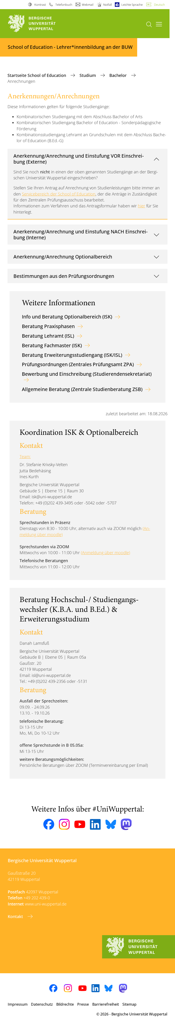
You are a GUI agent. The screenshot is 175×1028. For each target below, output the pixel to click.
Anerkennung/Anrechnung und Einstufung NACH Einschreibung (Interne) (80, 234)
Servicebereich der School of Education (58, 194)
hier (141, 206)
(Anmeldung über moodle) (105, 552)
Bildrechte (65, 1004)
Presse (83, 1004)
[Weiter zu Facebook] (48, 824)
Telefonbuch (63, 5)
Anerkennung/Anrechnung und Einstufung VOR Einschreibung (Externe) (78, 159)
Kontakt (16, 916)
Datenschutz (42, 1004)
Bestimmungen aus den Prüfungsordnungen (63, 276)
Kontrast (40, 5)
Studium (88, 75)
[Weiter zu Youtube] (79, 824)
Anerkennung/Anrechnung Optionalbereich (62, 256)
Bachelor (118, 75)
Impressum (18, 1004)
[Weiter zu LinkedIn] (95, 824)
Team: (25, 456)
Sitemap (129, 1004)
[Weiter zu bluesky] (110, 824)
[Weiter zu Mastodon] (126, 824)
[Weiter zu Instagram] (64, 824)
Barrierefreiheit (105, 1004)
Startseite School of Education (37, 75)
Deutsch (159, 5)
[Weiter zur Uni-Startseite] (40, 23)
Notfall (107, 5)
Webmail (87, 5)
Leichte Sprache (132, 5)
